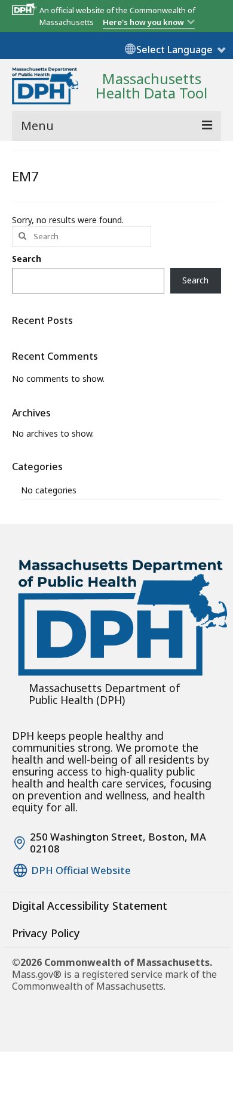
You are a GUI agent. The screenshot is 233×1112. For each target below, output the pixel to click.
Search (26, 258)
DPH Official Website (81, 870)
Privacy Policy (46, 933)
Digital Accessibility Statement (89, 905)
